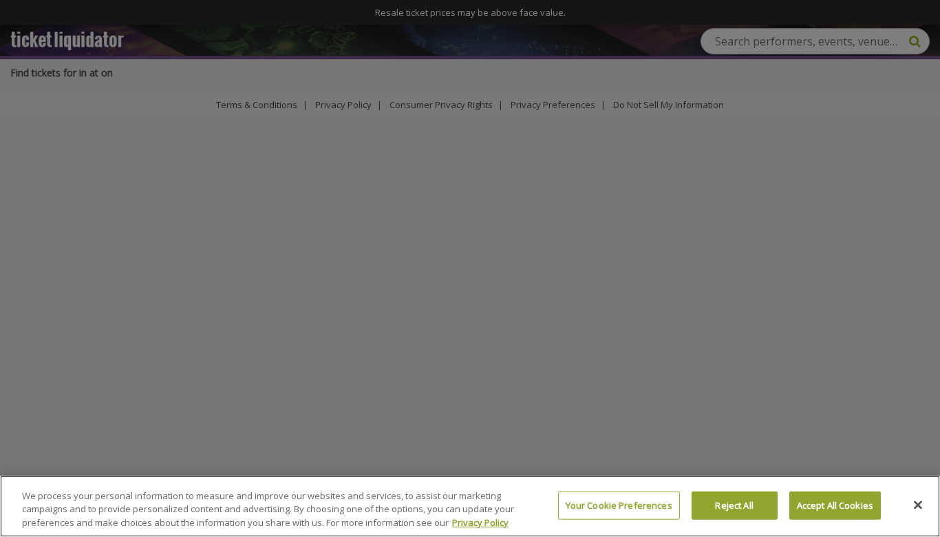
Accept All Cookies (835, 504)
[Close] (918, 504)
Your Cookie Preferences (619, 504)
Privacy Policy (480, 522)
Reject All (734, 504)
